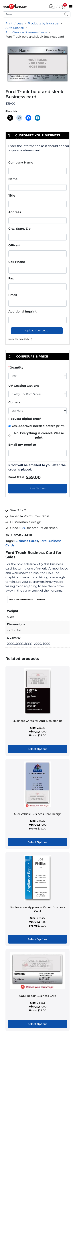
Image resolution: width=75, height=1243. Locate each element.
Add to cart (38, 488)
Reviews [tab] (41, 599)
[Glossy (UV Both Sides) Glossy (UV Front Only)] (37, 394)
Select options (37, 749)
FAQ (23, 528)
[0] (62, 6)
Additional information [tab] (21, 599)
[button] (65, 52)
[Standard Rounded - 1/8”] (37, 410)
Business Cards (26, 541)
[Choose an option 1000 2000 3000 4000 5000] (37, 377)
